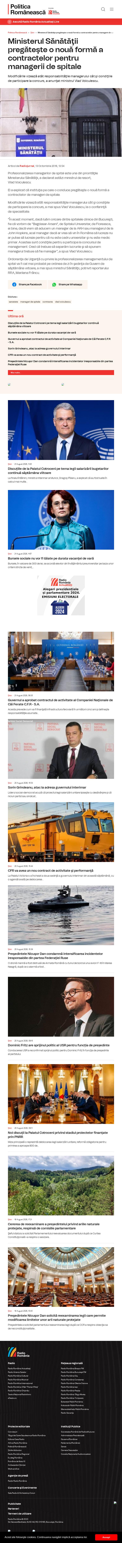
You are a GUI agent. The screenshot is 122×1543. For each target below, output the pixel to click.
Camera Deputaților (69, 1450)
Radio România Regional (18, 1454)
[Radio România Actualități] (34, 9)
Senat (63, 1447)
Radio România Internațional (20, 1383)
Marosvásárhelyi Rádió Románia (75, 1409)
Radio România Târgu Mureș (73, 1394)
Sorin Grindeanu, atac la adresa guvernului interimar (61, 348)
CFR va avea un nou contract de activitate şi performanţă (61, 355)
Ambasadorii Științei (17, 1465)
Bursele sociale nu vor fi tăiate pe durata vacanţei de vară (61, 333)
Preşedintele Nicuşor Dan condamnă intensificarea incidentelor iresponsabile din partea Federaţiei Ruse (61, 363)
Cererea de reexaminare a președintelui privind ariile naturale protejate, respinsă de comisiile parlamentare (61, 1195)
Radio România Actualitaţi (19, 1368)
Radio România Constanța (72, 1380)
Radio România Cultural (18, 1376)
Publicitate (14, 1504)
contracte (48, 302)
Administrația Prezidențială (72, 1435)
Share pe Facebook (30, 284)
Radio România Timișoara (72, 1398)
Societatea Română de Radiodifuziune (78, 1432)
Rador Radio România (17, 1481)
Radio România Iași (69, 1387)
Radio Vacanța (67, 1413)
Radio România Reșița (70, 1391)
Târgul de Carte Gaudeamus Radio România (27, 1435)
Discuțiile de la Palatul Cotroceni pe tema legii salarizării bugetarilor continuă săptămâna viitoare (61, 325)
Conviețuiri (12, 1432)
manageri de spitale (30, 302)
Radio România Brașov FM (72, 1368)
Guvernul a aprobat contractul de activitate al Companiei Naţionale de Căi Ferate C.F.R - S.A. (61, 340)
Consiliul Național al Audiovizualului (76, 1454)
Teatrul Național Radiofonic (19, 1394)
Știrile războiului (15, 1450)
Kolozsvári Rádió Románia (72, 1405)
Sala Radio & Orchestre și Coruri (21, 1493)
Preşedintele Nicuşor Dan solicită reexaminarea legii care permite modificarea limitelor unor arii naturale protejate (61, 1287)
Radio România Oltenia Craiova (74, 1383)
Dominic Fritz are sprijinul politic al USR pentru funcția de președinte (61, 1014)
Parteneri (13, 1509)
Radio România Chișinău (18, 1391)
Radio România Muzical (18, 1380)
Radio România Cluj (69, 1376)
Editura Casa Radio (16, 1439)
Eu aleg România (15, 1458)
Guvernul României (69, 1439)
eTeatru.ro (12, 1398)
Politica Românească (17, 33)
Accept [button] (106, 1537)
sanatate (13, 302)
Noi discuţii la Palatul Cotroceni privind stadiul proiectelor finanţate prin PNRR (61, 1103)
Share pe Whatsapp (70, 284)
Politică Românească (17, 1447)
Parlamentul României (70, 1443)
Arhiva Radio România (17, 1443)
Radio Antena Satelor (17, 1372)
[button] (88, 1537)
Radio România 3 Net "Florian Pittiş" (23, 1387)
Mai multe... (16, 373)
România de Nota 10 (16, 1461)
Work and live (13, 1469)
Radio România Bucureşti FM (73, 1372)
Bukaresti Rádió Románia (72, 1402)
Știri (32, 33)
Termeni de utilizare (19, 1513)
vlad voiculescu (63, 302)
